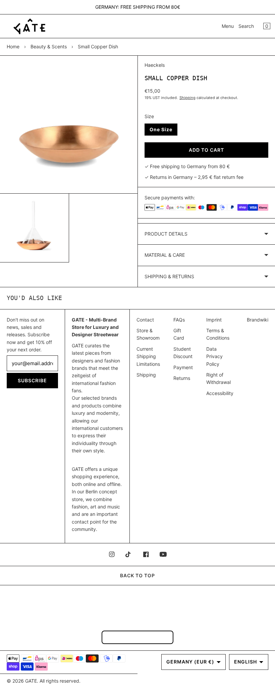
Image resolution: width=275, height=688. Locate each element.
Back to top (137, 575)
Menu (228, 26)
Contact (145, 320)
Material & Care (165, 255)
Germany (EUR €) (190, 662)
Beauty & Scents (49, 46)
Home (13, 46)
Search (246, 26)
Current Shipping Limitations (148, 356)
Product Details (166, 234)
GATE (31, 681)
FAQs (179, 320)
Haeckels (155, 65)
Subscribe (32, 380)
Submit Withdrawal (137, 637)
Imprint (214, 320)
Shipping (187, 97)
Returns (181, 378)
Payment (183, 367)
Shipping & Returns (169, 276)
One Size (161, 129)
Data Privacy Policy (214, 356)
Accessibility (219, 393)
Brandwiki (257, 320)
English (245, 662)
